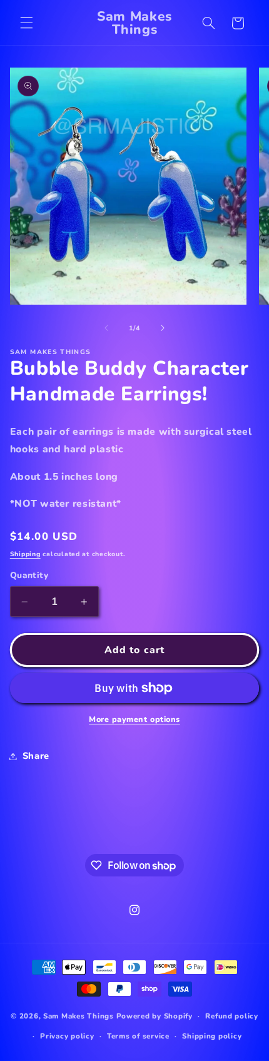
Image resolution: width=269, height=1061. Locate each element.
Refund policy (231, 1016)
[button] (26, 23)
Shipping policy (211, 1036)
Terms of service (138, 1036)
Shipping (25, 554)
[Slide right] (162, 328)
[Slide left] (106, 328)
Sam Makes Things (78, 1016)
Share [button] (36, 755)
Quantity (29, 575)
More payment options (134, 719)
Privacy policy (67, 1036)
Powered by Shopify (154, 1016)
